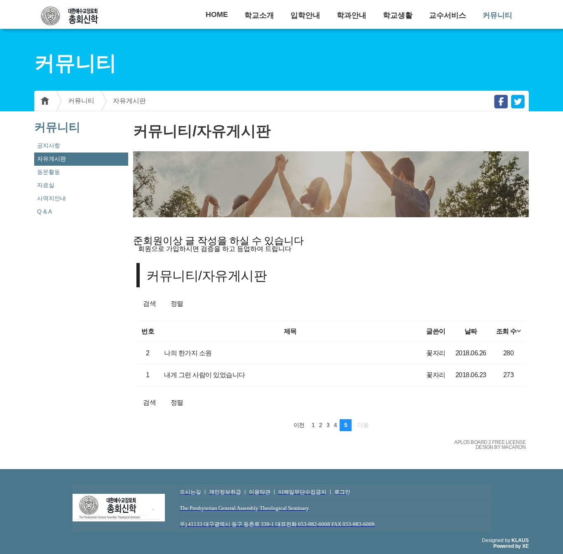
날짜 (470, 331)
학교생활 (398, 15)
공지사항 (48, 145)
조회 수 (506, 331)
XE (525, 546)
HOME (217, 14)
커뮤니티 (497, 15)
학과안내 (351, 15)
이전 (299, 425)
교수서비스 (447, 15)
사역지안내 (51, 198)
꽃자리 (436, 353)
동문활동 (48, 172)
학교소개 (259, 15)
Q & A (44, 211)
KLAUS (520, 540)
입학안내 (305, 15)
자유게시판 (129, 100)
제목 (290, 331)
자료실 (45, 185)
